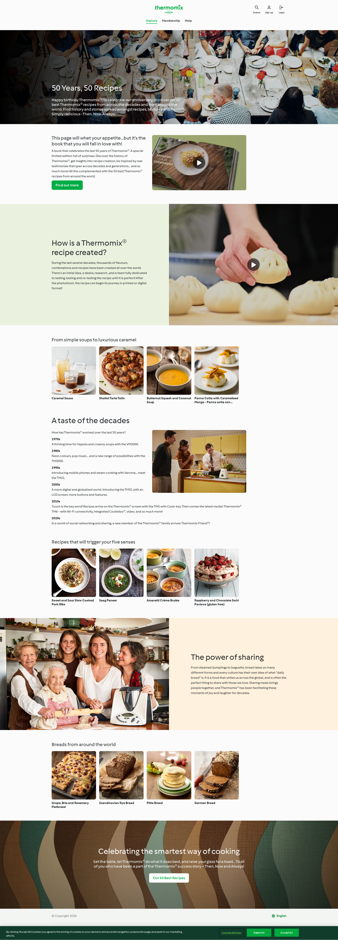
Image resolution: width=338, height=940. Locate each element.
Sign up (269, 12)
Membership (171, 21)
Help (188, 21)
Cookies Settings (231, 932)
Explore (151, 21)
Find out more (67, 185)
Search (256, 12)
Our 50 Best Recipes (169, 878)
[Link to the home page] (169, 9)
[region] (169, 933)
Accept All (286, 932)
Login (282, 12)
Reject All (259, 932)
